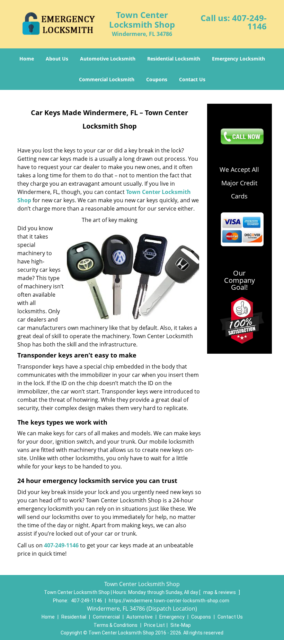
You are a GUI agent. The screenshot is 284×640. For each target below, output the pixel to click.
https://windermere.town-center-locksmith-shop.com (169, 600)
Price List (154, 625)
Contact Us (192, 79)
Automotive (139, 617)
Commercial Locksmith (106, 79)
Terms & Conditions (115, 625)
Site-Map (180, 625)
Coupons (156, 79)
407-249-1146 (249, 22)
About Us (57, 58)
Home (26, 58)
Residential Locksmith (173, 58)
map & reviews (220, 592)
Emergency (172, 617)
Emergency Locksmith (238, 58)
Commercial (106, 617)
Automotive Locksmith (107, 58)
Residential (73, 617)
